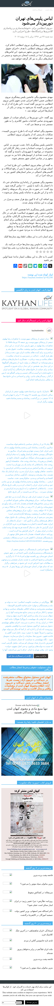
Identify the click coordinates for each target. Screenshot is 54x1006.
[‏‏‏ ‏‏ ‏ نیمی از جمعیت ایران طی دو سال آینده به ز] (27, 520)
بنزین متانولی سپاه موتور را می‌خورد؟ (36, 884)
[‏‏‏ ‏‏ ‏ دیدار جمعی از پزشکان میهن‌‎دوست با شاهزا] (27, 362)
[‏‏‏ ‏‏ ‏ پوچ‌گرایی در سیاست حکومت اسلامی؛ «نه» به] (27, 626)
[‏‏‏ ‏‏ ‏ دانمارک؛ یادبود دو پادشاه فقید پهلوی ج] (27, 415)
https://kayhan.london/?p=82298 (37, 277)
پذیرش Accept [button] (32, 1002)
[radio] (51, 252)
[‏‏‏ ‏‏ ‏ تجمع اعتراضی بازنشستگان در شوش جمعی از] (27, 573)
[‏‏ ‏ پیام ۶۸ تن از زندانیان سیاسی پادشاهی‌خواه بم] (27, 468)
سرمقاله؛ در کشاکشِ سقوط (40, 892)
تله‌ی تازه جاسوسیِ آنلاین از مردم (38, 940)
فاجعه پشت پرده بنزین (43, 875)
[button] (50, 3)
